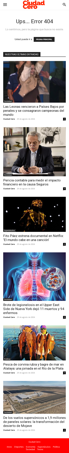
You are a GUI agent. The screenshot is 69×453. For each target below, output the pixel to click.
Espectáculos (9, 230)
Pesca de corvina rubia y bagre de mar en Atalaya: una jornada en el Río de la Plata (33, 366)
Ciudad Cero (9, 119)
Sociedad (8, 101)
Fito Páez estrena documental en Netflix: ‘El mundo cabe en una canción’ (33, 238)
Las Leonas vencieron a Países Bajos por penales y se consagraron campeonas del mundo (33, 111)
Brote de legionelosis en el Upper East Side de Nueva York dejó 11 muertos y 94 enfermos (33, 309)
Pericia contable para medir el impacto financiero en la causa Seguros (32, 182)
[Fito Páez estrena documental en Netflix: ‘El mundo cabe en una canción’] (34, 214)
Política (7, 359)
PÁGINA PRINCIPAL (44, 39)
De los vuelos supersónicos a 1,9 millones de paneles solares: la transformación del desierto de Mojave (34, 422)
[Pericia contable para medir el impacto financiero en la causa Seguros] (34, 151)
